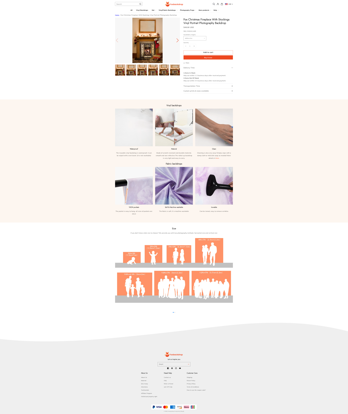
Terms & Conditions (193, 387)
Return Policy (191, 380)
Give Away (144, 384)
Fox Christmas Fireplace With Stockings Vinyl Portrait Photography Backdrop (149, 15)
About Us (144, 377)
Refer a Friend (168, 384)
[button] (178, 40)
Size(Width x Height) (190, 34)
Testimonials (145, 390)
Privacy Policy (191, 384)
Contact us (167, 377)
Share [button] (187, 63)
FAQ (165, 380)
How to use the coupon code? (196, 390)
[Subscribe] (188, 364)
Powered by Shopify (179, 411)
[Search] (140, 4)
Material (143, 380)
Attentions (144, 387)
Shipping (189, 377)
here (217, 158)
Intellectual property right (149, 396)
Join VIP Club (168, 387)
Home (117, 15)
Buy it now (208, 58)
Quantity (186, 42)
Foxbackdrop (171, 411)
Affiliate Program (146, 393)
